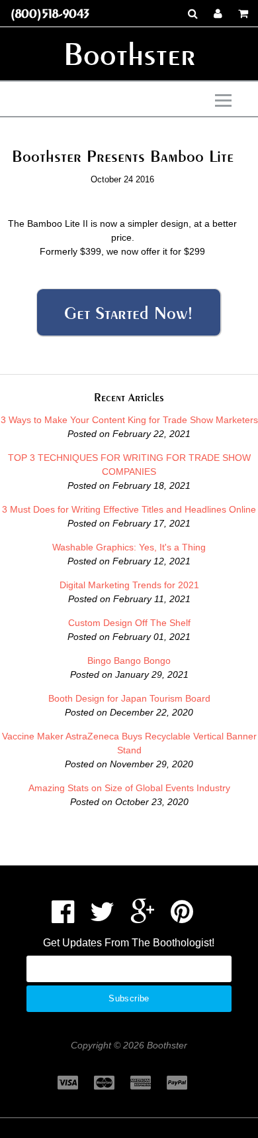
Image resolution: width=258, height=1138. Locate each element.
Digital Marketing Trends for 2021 (129, 585)
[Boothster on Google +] (142, 918)
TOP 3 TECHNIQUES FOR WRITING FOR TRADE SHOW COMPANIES (129, 464)
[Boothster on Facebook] (63, 918)
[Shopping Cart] (243, 13)
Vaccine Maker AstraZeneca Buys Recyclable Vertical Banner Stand (129, 743)
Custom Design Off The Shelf (129, 622)
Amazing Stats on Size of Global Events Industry (129, 788)
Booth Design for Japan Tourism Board (129, 698)
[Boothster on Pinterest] (182, 918)
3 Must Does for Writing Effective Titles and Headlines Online (129, 509)
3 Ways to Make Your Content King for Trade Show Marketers (129, 419)
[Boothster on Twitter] (102, 918)
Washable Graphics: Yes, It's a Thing (129, 547)
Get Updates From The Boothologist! (128, 942)
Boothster (129, 53)
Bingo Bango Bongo (129, 660)
